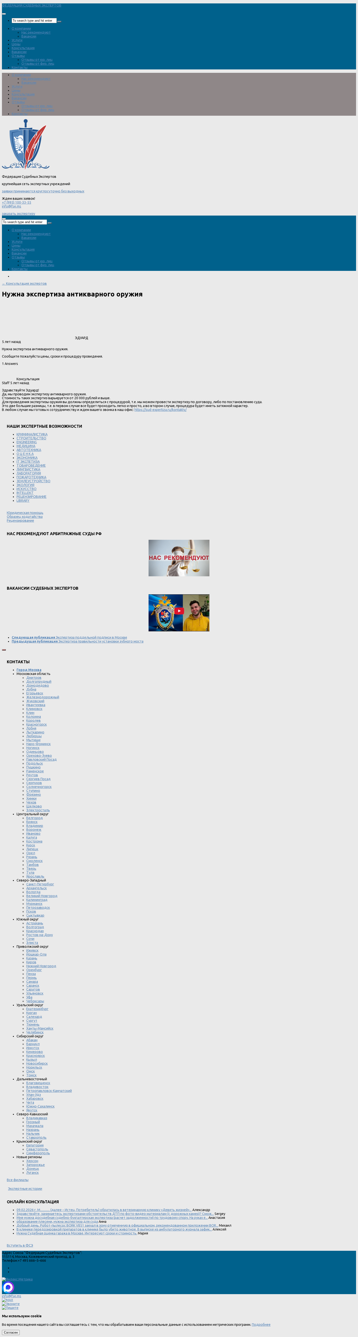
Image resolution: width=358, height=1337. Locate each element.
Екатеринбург (37, 1009)
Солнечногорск (39, 787)
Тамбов (32, 865)
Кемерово (34, 1052)
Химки (31, 798)
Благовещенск (38, 1083)
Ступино (33, 791)
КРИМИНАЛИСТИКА (32, 434)
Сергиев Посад (38, 779)
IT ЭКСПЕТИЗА (28, 462)
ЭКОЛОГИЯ (25, 485)
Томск (31, 1075)
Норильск (34, 1067)
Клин (30, 713)
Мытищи (33, 740)
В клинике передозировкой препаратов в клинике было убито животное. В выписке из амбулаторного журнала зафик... (114, 1229)
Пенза (31, 974)
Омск (30, 1071)
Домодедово (37, 685)
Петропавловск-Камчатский (49, 1091)
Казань (31, 958)
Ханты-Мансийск (39, 1028)
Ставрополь (36, 1137)
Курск (30, 845)
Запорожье (35, 1165)
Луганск (32, 1173)
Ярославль (35, 876)
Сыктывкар (35, 915)
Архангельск (36, 888)
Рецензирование (20, 520)
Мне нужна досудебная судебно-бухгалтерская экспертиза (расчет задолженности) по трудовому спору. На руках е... (112, 1218)
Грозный (33, 1122)
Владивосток (37, 1087)
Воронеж (33, 830)
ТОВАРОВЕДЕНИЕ (31, 465)
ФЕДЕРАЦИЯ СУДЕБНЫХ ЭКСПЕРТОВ (31, 5)
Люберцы (34, 736)
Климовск (34, 709)
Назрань (32, 1130)
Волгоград (35, 927)
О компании (21, 28)
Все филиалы (17, 1180)
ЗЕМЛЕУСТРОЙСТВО (33, 481)
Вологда (33, 892)
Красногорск (36, 724)
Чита (30, 1102)
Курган (31, 1013)
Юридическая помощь (25, 513)
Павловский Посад (41, 759)
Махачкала (34, 1126)
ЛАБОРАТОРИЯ (29, 473)
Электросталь (38, 810)
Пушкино (33, 767)
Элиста (32, 943)
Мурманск (34, 904)
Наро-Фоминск (38, 744)
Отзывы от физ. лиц (37, 64)
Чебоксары (35, 1001)
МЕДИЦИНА (26, 446)
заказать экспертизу (18, 214)
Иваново (33, 833)
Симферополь (38, 1153)
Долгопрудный (38, 681)
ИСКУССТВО (27, 489)
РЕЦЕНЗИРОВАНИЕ (32, 497)
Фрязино (33, 795)
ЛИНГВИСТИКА (28, 469)
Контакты (20, 67)
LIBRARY (23, 501)
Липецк (32, 849)
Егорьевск (34, 693)
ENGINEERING (27, 442)
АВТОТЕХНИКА (29, 450)
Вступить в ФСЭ (20, 1245)
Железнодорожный (42, 697)
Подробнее (261, 1325)
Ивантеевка (35, 705)
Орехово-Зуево (39, 756)
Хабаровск (34, 1098)
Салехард (34, 1017)
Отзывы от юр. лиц (37, 60)
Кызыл (31, 1060)
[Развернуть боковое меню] (4, 650)
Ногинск (32, 748)
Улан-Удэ (33, 1095)
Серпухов (34, 783)
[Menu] (4, 14)
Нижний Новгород (41, 966)
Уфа (29, 997)
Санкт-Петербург (40, 884)
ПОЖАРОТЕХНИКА (31, 477)
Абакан (32, 1040)
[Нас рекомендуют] (179, 558)
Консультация (23, 48)
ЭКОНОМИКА (27, 458)
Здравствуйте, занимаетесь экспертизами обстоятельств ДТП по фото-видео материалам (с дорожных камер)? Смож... (115, 1214)
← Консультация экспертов (24, 283)
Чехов (31, 802)
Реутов (32, 775)
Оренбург (34, 970)
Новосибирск (37, 1063)
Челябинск (35, 1032)
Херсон (32, 1161)
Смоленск (34, 861)
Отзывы (18, 56)
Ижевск (32, 950)
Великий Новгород (41, 896)
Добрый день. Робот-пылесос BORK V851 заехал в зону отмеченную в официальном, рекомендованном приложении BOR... (117, 1225)
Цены (16, 44)
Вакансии (28, 36)
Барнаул (33, 1044)
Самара (32, 982)
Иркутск (32, 1048)
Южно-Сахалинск (40, 1106)
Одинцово (35, 752)
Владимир (34, 826)
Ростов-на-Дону (39, 935)
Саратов (33, 989)
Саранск (32, 985)
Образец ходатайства (25, 517)
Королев (33, 720)
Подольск (34, 763)
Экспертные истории (25, 1189)
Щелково (34, 806)
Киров (31, 962)
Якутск (31, 1110)
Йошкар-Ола (36, 954)
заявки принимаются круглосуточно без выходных (43, 191)
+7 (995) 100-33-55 (16, 202)
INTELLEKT (25, 493)
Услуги (17, 40)
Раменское (35, 771)
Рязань (31, 857)
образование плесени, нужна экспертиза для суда (57, 1221)
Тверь (31, 869)
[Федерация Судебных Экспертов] (25, 169)
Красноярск (35, 1056)
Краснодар (35, 931)
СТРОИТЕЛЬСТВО (31, 438)
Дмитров (33, 678)
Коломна (33, 717)
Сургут (31, 1021)
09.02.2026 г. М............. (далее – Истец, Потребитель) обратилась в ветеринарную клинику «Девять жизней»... (104, 1210)
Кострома (34, 841)
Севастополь (37, 1149)
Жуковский (35, 701)
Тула (30, 872)
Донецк (32, 1169)
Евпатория (35, 1145)
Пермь (31, 978)
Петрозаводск (38, 908)
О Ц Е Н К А (25, 454)
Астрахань (34, 923)
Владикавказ (36, 1118)
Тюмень (32, 1024)
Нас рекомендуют (36, 32)
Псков (31, 911)
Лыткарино (35, 732)
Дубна (31, 689)
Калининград (36, 900)
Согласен (11, 1332)
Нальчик (33, 1134)
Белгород (34, 818)
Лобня (31, 728)
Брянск (32, 822)
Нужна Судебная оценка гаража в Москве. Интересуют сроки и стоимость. (77, 1233)
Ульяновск (34, 993)
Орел (30, 853)
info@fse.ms (11, 206)
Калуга (31, 837)
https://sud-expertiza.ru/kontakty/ (160, 410)
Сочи (30, 939)
